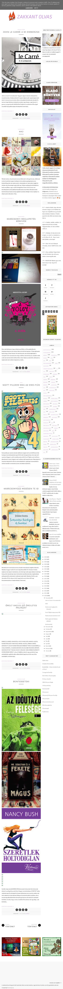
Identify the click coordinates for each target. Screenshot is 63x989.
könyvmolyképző (47, 363)
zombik (45, 444)
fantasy (45, 393)
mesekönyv (45, 436)
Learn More (29, 8)
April (47, 643)
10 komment (15, 205)
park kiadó (45, 449)
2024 (45, 561)
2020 (45, 571)
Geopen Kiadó (53, 444)
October (48, 629)
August (47, 634)
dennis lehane (52, 409)
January (48, 650)
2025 (45, 559)
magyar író (45, 366)
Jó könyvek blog (46, 685)
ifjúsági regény (46, 352)
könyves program (47, 395)
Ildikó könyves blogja (47, 682)
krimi (56, 363)
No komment (15, 118)
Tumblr (45, 287)
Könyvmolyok (45, 698)
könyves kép (46, 403)
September (48, 631)
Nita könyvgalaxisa (47, 705)
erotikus (45, 384)
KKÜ (21, 132)
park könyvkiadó (54, 441)
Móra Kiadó (51, 411)
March (47, 646)
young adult (46, 406)
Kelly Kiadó (54, 417)
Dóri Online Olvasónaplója (49, 675)
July (47, 636)
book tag (45, 441)
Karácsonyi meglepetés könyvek (21, 220)
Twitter (52, 294)
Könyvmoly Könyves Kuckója (49, 695)
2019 (45, 573)
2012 (44, 390)
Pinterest (52, 287)
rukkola (45, 398)
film (21, 382)
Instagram (45, 294)
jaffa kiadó (45, 430)
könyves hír (46, 425)
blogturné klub (47, 349)
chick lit (45, 414)
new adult (55, 403)
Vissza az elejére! (55, 982)
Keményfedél (45, 688)
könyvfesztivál (46, 420)
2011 (44, 452)
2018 (45, 576)
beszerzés (53, 379)
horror (45, 401)
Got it (36, 8)
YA (57, 368)
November (48, 626)
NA (52, 422)
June (47, 638)
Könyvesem (45, 692)
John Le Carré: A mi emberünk (21, 32)
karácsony (21, 129)
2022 (45, 566)
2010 (44, 387)
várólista (55, 374)
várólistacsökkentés (48, 368)
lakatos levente (54, 447)
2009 (44, 411)
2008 (44, 409)
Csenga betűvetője (47, 672)
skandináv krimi (54, 414)
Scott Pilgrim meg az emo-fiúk (21, 385)
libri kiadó (51, 371)
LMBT (53, 430)
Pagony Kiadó (55, 438)
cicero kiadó (21, 679)
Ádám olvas (45, 660)
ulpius (50, 376)
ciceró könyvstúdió (47, 433)
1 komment (15, 475)
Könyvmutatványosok (48, 702)
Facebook (45, 300)
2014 (52, 357)
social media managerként (49, 189)
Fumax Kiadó (46, 438)
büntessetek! (21, 681)
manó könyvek (52, 387)
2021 (45, 569)
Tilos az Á (45, 447)
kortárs (45, 379)
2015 (44, 360)
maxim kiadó (46, 374)
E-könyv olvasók (46, 679)
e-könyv (56, 428)
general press (54, 398)
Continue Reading (7, 111)
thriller (53, 382)
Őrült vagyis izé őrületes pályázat (21, 606)
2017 (45, 578)
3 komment (15, 913)
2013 (44, 371)
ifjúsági (45, 357)
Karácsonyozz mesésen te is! (21, 489)
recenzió (45, 382)
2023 (45, 564)
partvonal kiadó (47, 428)
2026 (45, 557)
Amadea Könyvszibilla (47, 663)
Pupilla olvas (45, 711)
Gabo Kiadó (51, 390)
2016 (50, 360)
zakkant (28, 118)
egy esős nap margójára (55, 534)
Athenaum (45, 422)
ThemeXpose (10, 987)
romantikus (54, 355)
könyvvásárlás (54, 401)
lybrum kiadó (55, 449)
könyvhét (54, 425)
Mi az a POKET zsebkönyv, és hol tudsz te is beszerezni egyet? (55, 482)
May (47, 641)
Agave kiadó (21, 29)
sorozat (45, 355)
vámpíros (55, 406)
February (48, 648)
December (48, 598)
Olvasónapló (45, 708)
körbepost (45, 417)
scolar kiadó (55, 436)
